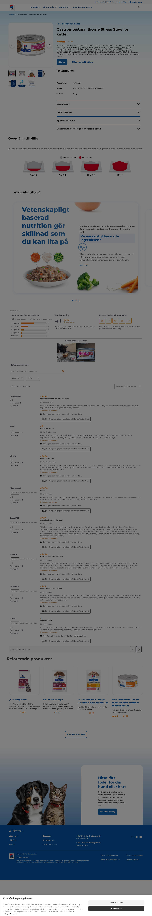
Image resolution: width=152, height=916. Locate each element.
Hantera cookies (116, 903)
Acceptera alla (116, 908)
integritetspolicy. (10, 914)
